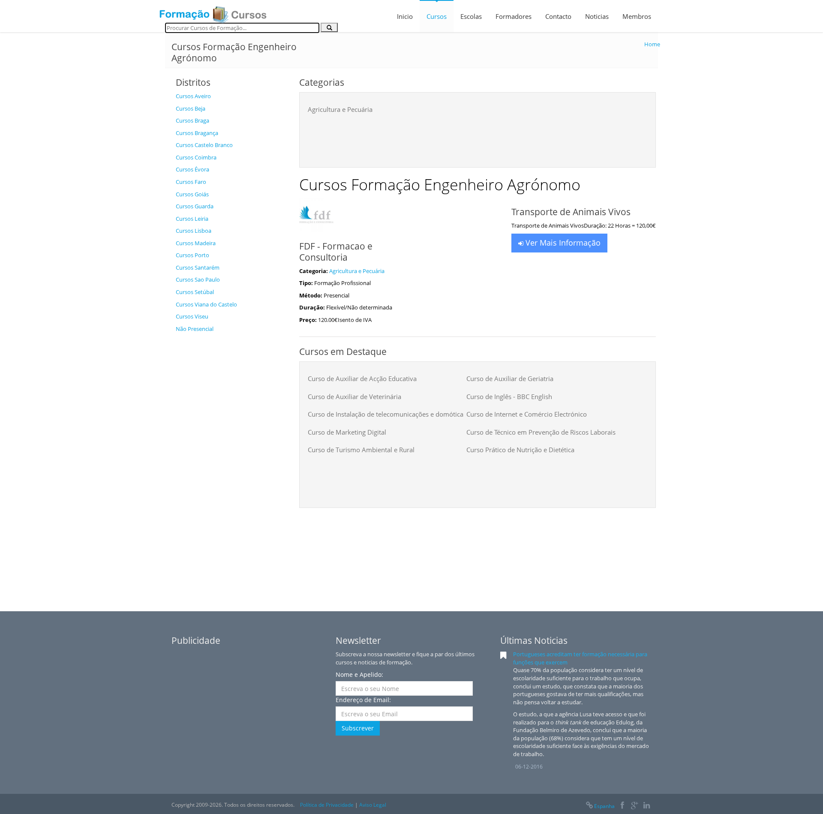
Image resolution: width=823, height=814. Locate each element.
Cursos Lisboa (193, 230)
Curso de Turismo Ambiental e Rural (361, 449)
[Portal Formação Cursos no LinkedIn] (647, 806)
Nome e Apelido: (359, 674)
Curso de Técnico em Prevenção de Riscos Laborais (541, 432)
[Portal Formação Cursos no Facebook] (622, 806)
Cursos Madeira (196, 243)
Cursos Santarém (197, 267)
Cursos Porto (192, 255)
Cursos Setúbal (195, 292)
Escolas (471, 16)
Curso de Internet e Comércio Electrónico (526, 414)
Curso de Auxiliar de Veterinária (354, 396)
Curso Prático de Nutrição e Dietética (520, 449)
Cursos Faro (191, 182)
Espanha (604, 806)
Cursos (437, 16)
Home (652, 44)
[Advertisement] (231, 465)
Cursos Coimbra (196, 157)
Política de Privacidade (327, 804)
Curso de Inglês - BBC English (509, 396)
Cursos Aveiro (193, 96)
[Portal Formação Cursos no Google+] (635, 806)
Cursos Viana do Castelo (206, 304)
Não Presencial (194, 329)
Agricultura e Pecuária (340, 109)
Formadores (514, 16)
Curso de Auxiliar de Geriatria (509, 378)
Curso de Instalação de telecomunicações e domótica (385, 414)
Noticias (597, 16)
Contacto (558, 16)
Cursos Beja (190, 108)
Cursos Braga (192, 120)
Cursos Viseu (192, 316)
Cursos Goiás (192, 194)
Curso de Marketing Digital (347, 432)
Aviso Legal (372, 804)
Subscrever (358, 728)
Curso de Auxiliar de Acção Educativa (362, 378)
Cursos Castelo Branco (204, 145)
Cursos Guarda (194, 206)
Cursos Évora (192, 169)
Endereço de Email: (363, 700)
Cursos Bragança (197, 133)
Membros (636, 16)
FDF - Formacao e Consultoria (335, 251)
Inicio (405, 16)
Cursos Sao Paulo (198, 279)
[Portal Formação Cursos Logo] (213, 12)
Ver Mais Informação (562, 242)
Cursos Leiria (192, 218)
